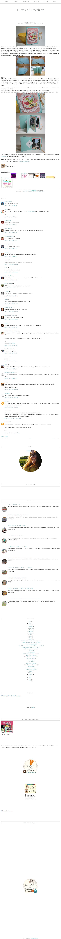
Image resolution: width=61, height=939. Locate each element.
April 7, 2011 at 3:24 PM (11, 345)
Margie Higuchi (8, 275)
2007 (30, 680)
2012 (30, 623)
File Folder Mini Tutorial (31, 644)
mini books (23, 191)
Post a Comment (4, 436)
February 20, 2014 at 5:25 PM (12, 433)
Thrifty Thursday (31, 211)
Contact (46, 1)
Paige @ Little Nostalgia (10, 315)
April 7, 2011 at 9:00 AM (11, 224)
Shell (6, 267)
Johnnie (6, 209)
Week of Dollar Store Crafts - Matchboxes (20, 567)
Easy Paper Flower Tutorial (31, 668)
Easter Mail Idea (31, 661)
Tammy (6, 260)
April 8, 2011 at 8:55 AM (11, 378)
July (30, 634)
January (30, 674)
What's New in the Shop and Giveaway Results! (31, 641)
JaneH (6, 299)
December (30, 626)
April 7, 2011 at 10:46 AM (11, 280)
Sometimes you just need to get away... (31, 653)
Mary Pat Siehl (8, 201)
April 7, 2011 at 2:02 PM (11, 327)
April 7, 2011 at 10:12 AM (11, 264)
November (30, 628)
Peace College (4, 156)
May (30, 637)
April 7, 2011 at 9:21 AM (11, 248)
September (30, 631)
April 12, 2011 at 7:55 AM (11, 407)
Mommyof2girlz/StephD (10, 372)
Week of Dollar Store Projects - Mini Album (20, 588)
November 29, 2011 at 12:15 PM (13, 418)
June (30, 636)
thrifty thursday (33, 191)
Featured (36, 1)
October (30, 629)
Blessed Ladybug (8, 283)
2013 (30, 621)
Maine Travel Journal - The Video (17, 546)
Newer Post (56, 438)
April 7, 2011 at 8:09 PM (11, 369)
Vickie (6, 364)
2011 (29, 625)
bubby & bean (12, 343)
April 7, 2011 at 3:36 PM (11, 353)
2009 (30, 677)
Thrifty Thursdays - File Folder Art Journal (31, 642)
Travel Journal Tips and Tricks (16, 525)
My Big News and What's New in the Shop (31, 647)
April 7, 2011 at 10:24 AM (11, 272)
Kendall (6, 323)
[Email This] (36, 190)
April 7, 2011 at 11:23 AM (11, 303)
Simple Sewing (31, 666)
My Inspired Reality (9, 236)
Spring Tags (31, 650)
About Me (16, 1)
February (30, 672)
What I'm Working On (14, 504)
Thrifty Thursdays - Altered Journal (31, 657)
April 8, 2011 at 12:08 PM (11, 389)
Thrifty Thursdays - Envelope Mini (31, 665)
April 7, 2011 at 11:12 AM (11, 295)
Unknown (7, 422)
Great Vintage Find (31, 660)
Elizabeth (6, 291)
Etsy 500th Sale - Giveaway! (15, 535)
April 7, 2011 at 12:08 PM (11, 319)
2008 (30, 679)
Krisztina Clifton (8, 307)
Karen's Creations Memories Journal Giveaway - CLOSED (24, 598)
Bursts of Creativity (30, 10)
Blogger (33, 707)
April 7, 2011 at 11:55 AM (11, 311)
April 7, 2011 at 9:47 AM (11, 256)
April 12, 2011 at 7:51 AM (11, 397)
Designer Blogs (34, 938)
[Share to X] (39, 190)
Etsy (54, 1)
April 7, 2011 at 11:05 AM (11, 288)
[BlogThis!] (38, 190)
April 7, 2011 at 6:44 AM (11, 205)
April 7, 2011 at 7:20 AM (11, 217)
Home (6, 1)
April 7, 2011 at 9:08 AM (11, 232)
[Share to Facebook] (41, 190)
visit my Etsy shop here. (24, 161)
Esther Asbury (8, 228)
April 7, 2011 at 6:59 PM (11, 361)
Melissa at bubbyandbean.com (11, 331)
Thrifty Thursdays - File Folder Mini (31, 649)
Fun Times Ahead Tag (31, 658)
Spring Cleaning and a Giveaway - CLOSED (20, 556)
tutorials (42, 191)
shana (6, 382)
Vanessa (6, 252)
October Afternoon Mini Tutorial (17, 577)
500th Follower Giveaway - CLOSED (18, 514)
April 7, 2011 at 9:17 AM (11, 240)
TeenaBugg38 (7, 393)
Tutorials (26, 1)
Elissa (6, 401)
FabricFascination (8, 348)
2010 (29, 676)
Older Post (4, 438)
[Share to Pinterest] (42, 190)
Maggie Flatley (8, 220)
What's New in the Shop (31, 655)
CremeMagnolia (8, 244)
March (30, 671)
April (30, 639)
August (30, 633)
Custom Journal (31, 652)
